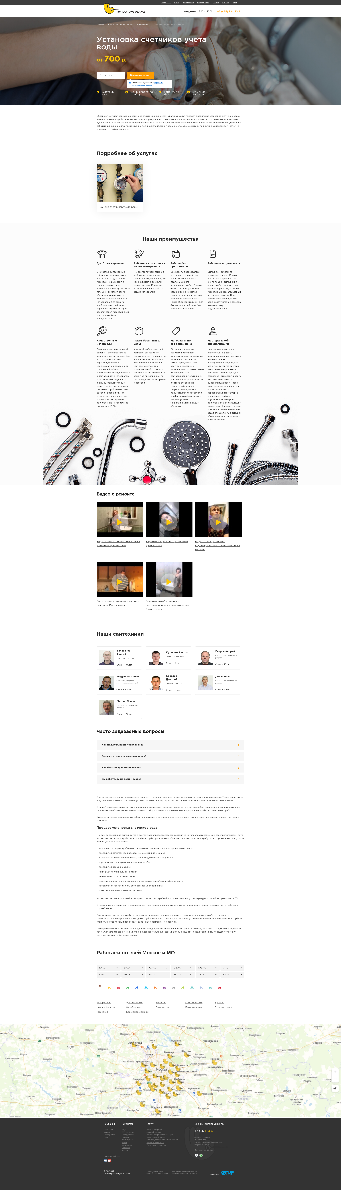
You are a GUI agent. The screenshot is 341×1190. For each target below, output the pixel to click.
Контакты (225, 2)
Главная (100, 24)
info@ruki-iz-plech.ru (202, 1145)
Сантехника (142, 24)
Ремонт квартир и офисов (156, 1145)
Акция (235, 2)
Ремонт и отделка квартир (120, 24)
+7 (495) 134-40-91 (229, 11)
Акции (124, 1130)
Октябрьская (133, 1007)
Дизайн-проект (188, 2)
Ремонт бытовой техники (156, 1137)
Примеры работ (203, 2)
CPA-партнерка (128, 1132)
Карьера (107, 1132)
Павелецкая (162, 1007)
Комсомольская (193, 1003)
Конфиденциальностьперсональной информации (157, 1173)
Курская (219, 1003)
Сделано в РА (214, 1174)
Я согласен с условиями (147, 83)
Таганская (102, 1012)
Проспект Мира (223, 1007)
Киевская (161, 1003)
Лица (106, 1137)
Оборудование (109, 1135)
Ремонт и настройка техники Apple (160, 1135)
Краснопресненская (137, 1012)
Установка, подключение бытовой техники (162, 1140)
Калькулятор (166, 2)
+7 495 (206, 1131)
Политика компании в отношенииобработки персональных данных (184, 1173)
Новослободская (106, 1007)
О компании (108, 1130)
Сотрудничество (128, 1135)
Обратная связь (200, 1140)
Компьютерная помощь (155, 1142)
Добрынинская (134, 1003)
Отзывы (216, 2)
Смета (176, 2)
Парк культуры (193, 1007)
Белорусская (104, 1003)
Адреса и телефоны (202, 1137)
